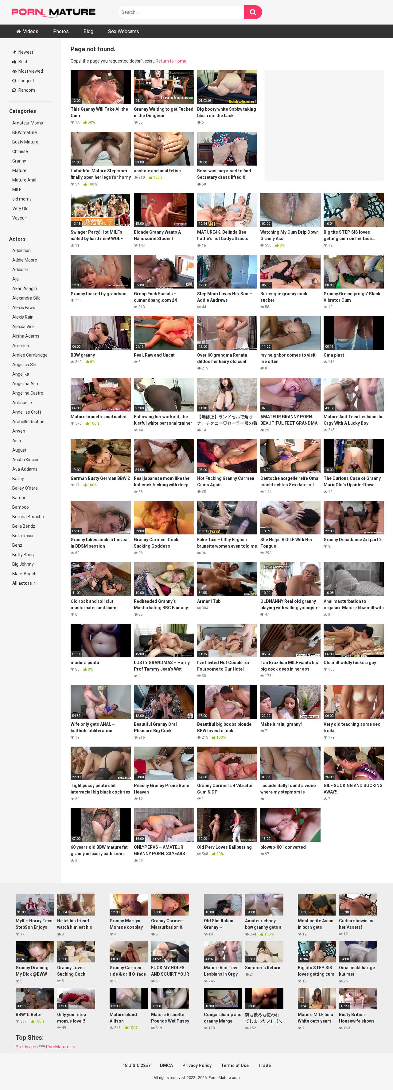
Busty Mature (25, 142)
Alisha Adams (25, 336)
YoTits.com (27, 1046)
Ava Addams (24, 469)
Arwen (18, 431)
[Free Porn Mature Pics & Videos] (55, 12)
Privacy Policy (197, 1065)
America (20, 345)
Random (26, 90)
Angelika (20, 374)
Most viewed (30, 71)
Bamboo (20, 507)
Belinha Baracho (28, 516)
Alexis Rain (22, 317)
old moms (22, 199)
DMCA (166, 1065)
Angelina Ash (25, 383)
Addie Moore (24, 260)
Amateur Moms (27, 122)
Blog (88, 31)
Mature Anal (24, 180)
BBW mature (24, 132)
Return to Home (171, 61)
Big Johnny (23, 564)
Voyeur (19, 218)
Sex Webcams (123, 31)
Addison (20, 269)
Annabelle (22, 402)
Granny (19, 161)
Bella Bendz (23, 526)
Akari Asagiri (24, 288)
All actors (22, 583)
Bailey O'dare (25, 488)
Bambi (18, 497)
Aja (15, 279)
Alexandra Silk (26, 298)
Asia (16, 440)
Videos (30, 31)
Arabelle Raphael (28, 421)
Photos (61, 31)
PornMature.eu (60, 1046)
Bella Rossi (22, 535)
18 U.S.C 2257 (136, 1065)
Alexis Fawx (23, 307)
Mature (19, 170)
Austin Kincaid (26, 459)
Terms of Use (235, 1065)
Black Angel (23, 573)
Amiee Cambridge (30, 355)
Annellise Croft (26, 412)
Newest (25, 52)
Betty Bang (23, 554)
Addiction (21, 250)
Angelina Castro (27, 393)
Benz (17, 545)
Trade (264, 1065)
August (19, 450)
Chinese (20, 151)
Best (22, 61)
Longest (26, 80)
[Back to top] (372, 1071)
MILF (16, 189)
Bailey (18, 478)
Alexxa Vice (23, 326)
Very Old (20, 208)
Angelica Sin (24, 364)
